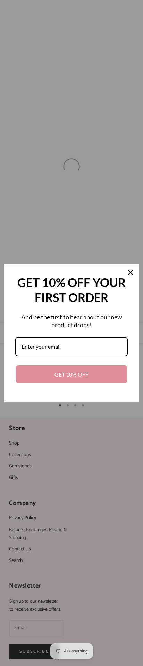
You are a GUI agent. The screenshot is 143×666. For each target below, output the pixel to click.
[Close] (130, 272)
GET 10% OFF (71, 374)
